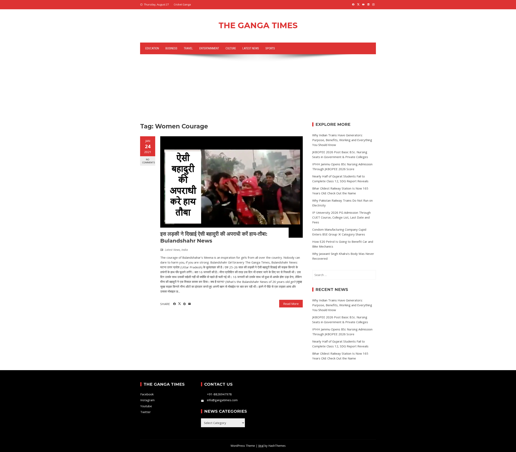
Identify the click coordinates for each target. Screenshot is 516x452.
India (184, 250)
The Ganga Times (258, 25)
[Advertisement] (258, 92)
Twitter (145, 412)
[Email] (189, 304)
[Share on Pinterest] (184, 304)
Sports (270, 48)
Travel (188, 48)
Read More (291, 304)
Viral (261, 446)
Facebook (147, 394)
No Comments (148, 161)
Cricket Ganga (182, 4)
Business (171, 48)
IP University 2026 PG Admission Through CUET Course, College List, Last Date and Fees (341, 217)
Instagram (147, 400)
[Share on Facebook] (174, 304)
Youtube (146, 406)
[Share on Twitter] (179, 304)
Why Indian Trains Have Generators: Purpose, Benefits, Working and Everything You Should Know (342, 140)
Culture (231, 48)
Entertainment (209, 48)
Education (152, 48)
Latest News (250, 48)
